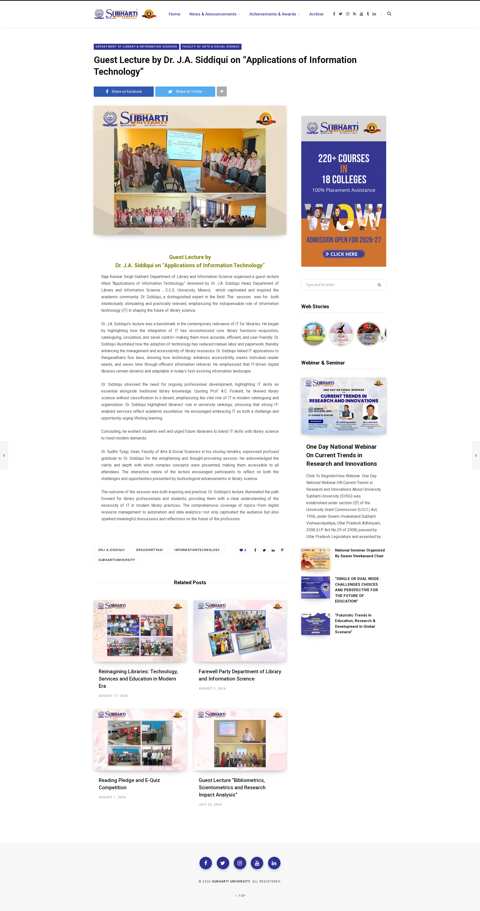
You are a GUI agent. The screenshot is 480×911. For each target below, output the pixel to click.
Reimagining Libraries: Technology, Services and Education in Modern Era (138, 678)
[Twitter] (223, 863)
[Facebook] (206, 863)
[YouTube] (257, 863)
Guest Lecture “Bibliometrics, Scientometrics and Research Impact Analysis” (232, 787)
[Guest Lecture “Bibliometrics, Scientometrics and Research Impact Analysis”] (240, 739)
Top (242, 896)
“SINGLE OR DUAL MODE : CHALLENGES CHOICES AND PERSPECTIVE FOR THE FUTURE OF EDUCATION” (358, 590)
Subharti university (231, 881)
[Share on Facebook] (255, 550)
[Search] (386, 14)
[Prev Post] (4, 455)
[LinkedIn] (273, 550)
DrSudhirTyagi (149, 550)
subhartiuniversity (116, 560)
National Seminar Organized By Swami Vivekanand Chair (360, 553)
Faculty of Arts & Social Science (210, 46)
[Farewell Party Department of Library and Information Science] (240, 631)
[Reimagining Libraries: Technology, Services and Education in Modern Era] (140, 631)
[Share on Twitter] (264, 550)
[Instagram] (240, 863)
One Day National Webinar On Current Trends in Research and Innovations (341, 455)
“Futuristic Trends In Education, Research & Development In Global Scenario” (355, 623)
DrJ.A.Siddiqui (111, 550)
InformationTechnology (197, 550)
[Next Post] (476, 455)
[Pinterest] (282, 550)
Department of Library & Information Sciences (136, 46)
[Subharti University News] (125, 14)
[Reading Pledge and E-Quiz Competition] (140, 739)
